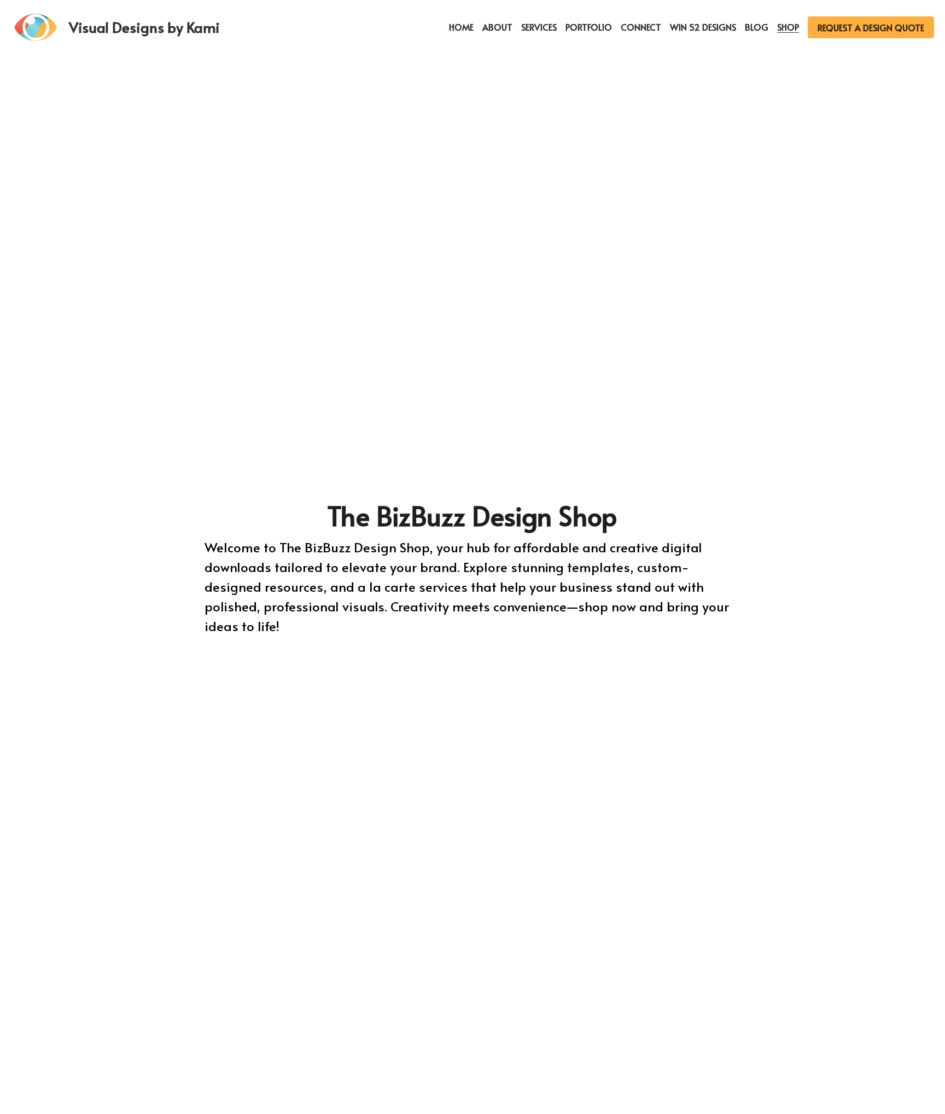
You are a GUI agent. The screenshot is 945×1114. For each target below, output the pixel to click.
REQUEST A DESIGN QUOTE (871, 27)
